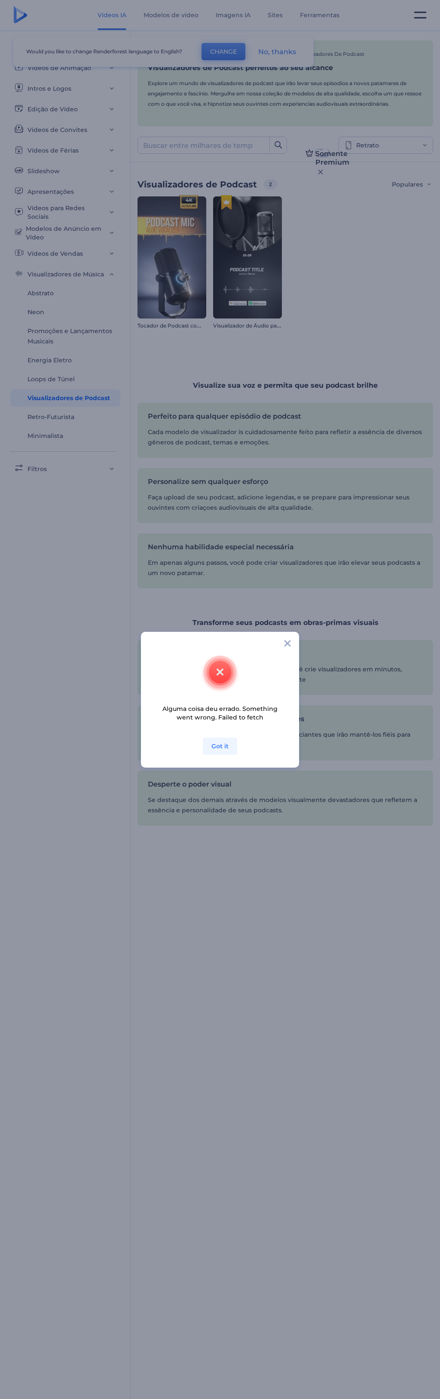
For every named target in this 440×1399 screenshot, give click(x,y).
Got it (220, 746)
